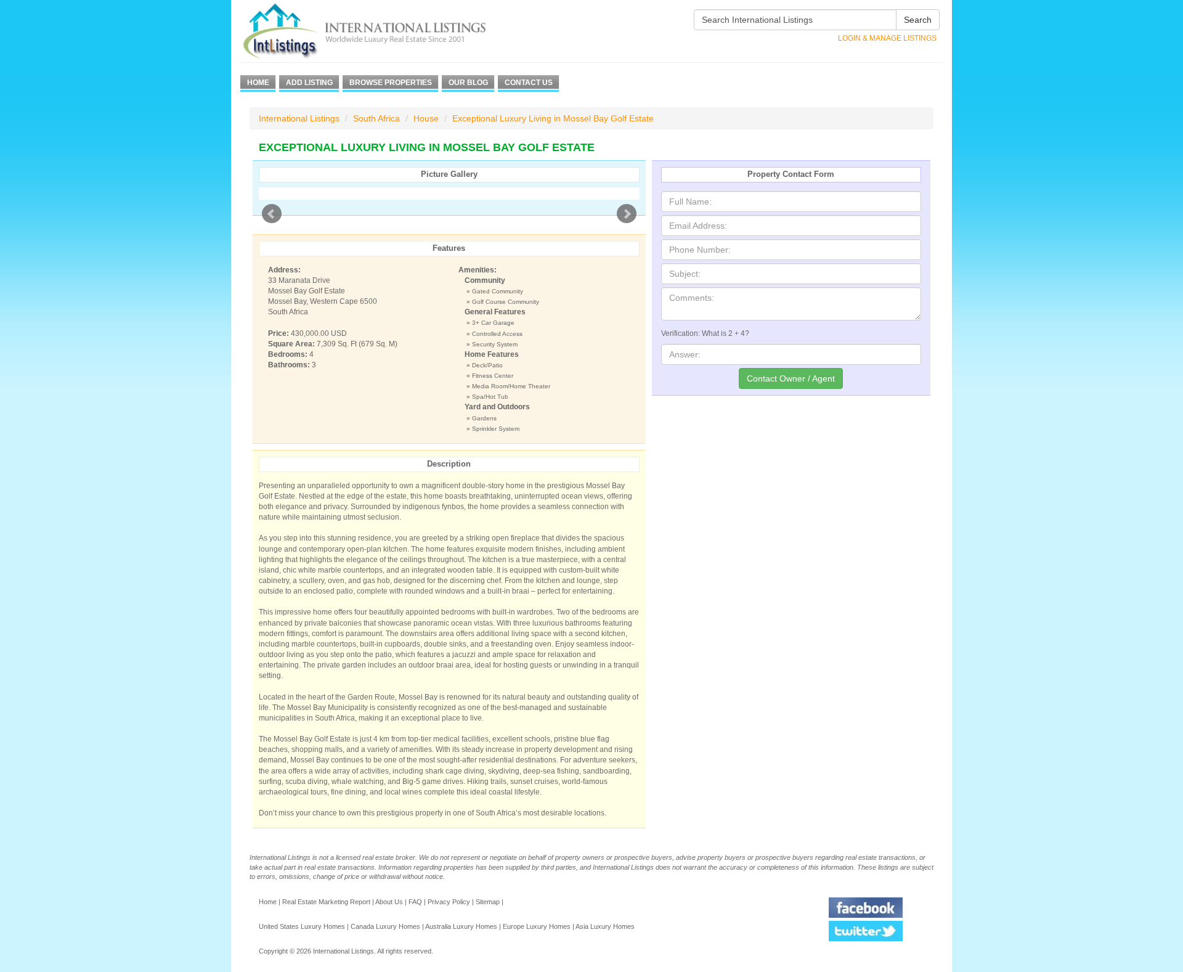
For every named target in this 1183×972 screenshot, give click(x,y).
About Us (389, 901)
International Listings (299, 118)
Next (626, 214)
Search (918, 20)
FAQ (415, 901)
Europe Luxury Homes (537, 926)
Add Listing (309, 82)
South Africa (376, 118)
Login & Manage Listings (887, 38)
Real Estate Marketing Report (326, 901)
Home (258, 82)
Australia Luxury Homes (461, 926)
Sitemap (488, 901)
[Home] (386, 31)
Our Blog (468, 82)
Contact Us (529, 82)
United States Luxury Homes (302, 926)
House (426, 118)
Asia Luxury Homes (605, 926)
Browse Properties (390, 82)
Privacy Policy (449, 901)
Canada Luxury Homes (385, 926)
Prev (272, 214)
